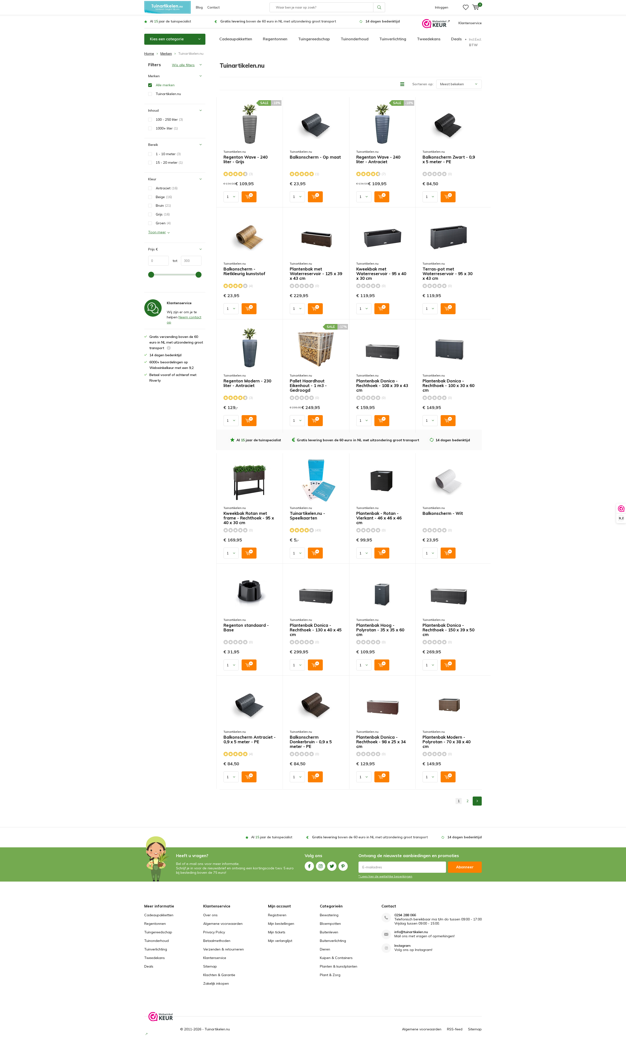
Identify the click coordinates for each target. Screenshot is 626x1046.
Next (477, 801)
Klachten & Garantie (219, 975)
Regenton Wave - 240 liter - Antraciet (378, 159)
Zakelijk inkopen (216, 983)
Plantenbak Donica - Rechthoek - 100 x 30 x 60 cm (448, 385)
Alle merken (165, 85)
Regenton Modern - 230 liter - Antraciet (247, 383)
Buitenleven (329, 932)
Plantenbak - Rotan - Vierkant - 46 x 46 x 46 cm (379, 518)
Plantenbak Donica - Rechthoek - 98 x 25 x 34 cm (381, 742)
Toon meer (157, 232)
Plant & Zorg (330, 975)
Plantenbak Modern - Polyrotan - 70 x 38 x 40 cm (446, 742)
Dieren (325, 949)
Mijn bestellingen (281, 923)
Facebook (309, 866)
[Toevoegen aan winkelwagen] (249, 196)
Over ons (210, 915)
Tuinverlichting (392, 38)
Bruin (163, 205)
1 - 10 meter (168, 154)
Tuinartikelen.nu (235, 151)
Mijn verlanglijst (280, 940)
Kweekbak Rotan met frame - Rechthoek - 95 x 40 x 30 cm (249, 518)
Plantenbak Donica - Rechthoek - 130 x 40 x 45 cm (316, 630)
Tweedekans (428, 38)
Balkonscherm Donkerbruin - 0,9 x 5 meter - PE (311, 742)
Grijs (163, 214)
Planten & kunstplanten (338, 966)
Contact (213, 7)
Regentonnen (275, 38)
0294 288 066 (405, 915)
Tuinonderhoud (355, 38)
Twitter (331, 866)
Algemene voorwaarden (223, 923)
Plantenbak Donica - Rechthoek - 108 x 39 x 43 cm (382, 385)
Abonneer (465, 867)
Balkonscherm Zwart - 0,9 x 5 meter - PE (449, 159)
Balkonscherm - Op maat (315, 157)
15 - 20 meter (169, 162)
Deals (456, 38)
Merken (166, 53)
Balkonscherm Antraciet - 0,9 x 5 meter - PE (250, 739)
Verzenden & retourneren (223, 949)
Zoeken (379, 7)
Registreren (277, 915)
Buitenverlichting (333, 940)
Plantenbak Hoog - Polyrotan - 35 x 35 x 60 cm (380, 630)
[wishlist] (466, 7)
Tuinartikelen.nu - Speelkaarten (307, 515)
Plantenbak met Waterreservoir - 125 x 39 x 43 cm (316, 274)
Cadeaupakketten (235, 38)
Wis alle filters (183, 65)
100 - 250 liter (169, 119)
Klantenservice (470, 23)
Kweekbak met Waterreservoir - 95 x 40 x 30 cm (381, 274)
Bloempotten (330, 923)
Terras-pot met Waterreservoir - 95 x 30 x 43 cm (447, 274)
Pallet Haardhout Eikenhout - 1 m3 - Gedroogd (308, 385)
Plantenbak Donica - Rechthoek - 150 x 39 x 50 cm (448, 630)
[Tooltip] (169, 348)
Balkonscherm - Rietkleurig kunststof (244, 271)
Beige (164, 197)
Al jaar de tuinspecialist (170, 21)
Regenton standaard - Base (246, 627)
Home (149, 53)
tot (173, 261)
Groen (163, 223)
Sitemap (210, 966)
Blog (199, 7)
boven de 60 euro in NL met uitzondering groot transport (278, 21)
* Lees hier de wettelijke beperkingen (385, 876)
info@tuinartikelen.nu (411, 932)
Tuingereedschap (314, 38)
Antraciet (167, 188)
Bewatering (329, 915)
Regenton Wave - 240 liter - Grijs (246, 159)
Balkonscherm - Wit (443, 513)
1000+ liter (167, 128)
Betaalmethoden (216, 940)
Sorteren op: (423, 84)
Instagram (320, 866)
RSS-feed (454, 1029)
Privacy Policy (214, 932)
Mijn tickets (276, 932)
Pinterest (343, 866)
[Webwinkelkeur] (436, 23)
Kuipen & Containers (336, 958)
